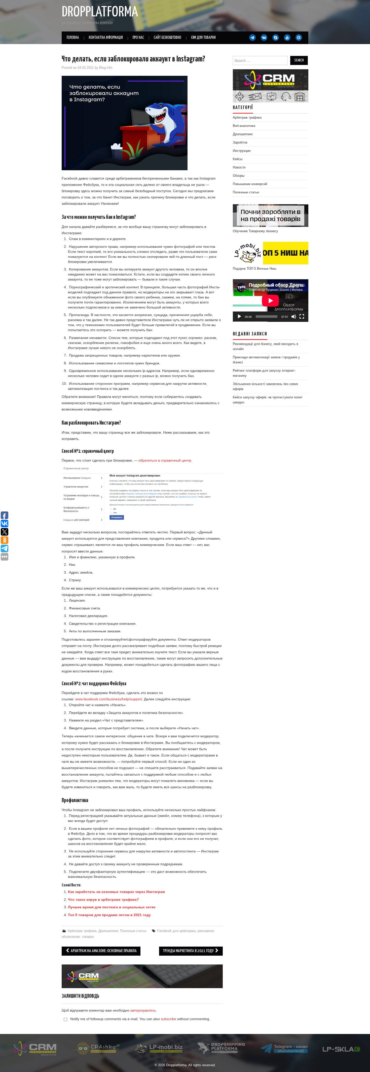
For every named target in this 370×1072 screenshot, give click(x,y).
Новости (239, 167)
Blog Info (105, 68)
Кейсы (237, 159)
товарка (88, 937)
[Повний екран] (301, 316)
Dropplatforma (100, 12)
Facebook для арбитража (176, 931)
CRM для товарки (203, 38)
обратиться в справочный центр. (165, 460)
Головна (73, 38)
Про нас (138, 38)
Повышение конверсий (250, 184)
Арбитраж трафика (82, 931)
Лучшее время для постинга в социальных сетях (112, 907)
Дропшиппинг (108, 931)
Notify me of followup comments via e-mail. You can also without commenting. (139, 1019)
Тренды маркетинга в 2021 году (188, 951)
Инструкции (241, 151)
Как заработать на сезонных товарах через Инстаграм (116, 892)
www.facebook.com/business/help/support (108, 699)
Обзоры (238, 176)
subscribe (168, 1019)
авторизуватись (143, 1010)
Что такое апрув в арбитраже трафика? (103, 899)
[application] (270, 300)
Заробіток (240, 142)
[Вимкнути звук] (293, 316)
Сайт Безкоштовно (167, 38)
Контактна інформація (106, 38)
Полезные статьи (133, 931)
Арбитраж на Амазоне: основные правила (103, 951)
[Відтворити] (239, 316)
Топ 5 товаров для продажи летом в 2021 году (109, 915)
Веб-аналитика (244, 126)
